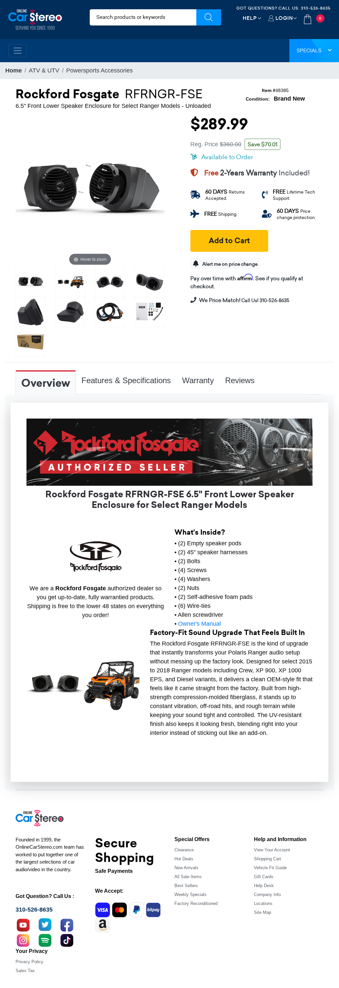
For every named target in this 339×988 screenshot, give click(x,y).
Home (13, 70)
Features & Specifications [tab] (126, 380)
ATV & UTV (44, 70)
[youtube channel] (23, 924)
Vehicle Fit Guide (270, 867)
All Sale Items (188, 876)
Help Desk (264, 885)
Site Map (262, 912)
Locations (263, 903)
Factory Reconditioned (196, 903)
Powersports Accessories (99, 70)
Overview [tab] (45, 383)
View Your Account (272, 849)
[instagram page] (23, 939)
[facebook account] (66, 924)
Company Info (267, 894)
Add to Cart (229, 240)
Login (284, 18)
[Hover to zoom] (90, 192)
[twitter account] (45, 924)
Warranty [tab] (198, 380)
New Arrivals (186, 867)
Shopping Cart (267, 858)
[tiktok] (66, 939)
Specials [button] (309, 50)
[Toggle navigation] (17, 50)
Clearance (184, 849)
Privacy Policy (29, 961)
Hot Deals (183, 858)
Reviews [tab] (240, 380)
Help (250, 18)
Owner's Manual (199, 623)
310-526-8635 (316, 8)
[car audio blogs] (45, 939)
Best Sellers (186, 885)
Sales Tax (25, 970)
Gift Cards (263, 876)
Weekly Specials (190, 894)
